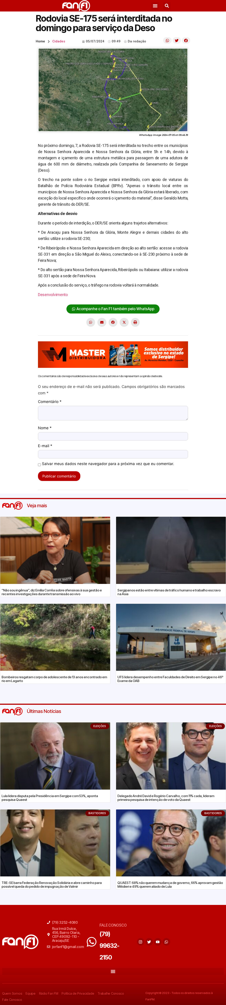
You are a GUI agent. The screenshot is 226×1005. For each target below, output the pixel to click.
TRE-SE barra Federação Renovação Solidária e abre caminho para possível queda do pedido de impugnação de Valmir (52, 885)
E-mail (45, 446)
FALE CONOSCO (113, 925)
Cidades (58, 41)
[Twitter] (149, 942)
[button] (155, 5)
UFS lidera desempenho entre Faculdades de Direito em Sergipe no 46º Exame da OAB (170, 679)
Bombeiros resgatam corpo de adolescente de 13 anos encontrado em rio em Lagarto (54, 679)
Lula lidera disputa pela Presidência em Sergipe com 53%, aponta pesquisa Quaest (50, 798)
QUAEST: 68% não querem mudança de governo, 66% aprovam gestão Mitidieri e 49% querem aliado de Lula (170, 885)
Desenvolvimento (53, 294)
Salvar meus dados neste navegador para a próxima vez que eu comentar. (108, 464)
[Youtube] (158, 942)
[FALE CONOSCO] (91, 941)
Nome (45, 428)
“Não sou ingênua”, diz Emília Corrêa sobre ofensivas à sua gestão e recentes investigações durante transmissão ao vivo (52, 592)
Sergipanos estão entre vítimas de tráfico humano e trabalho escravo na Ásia (169, 592)
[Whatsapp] (166, 942)
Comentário (50, 402)
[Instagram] (140, 942)
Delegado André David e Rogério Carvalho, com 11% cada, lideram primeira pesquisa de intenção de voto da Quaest (165, 798)
